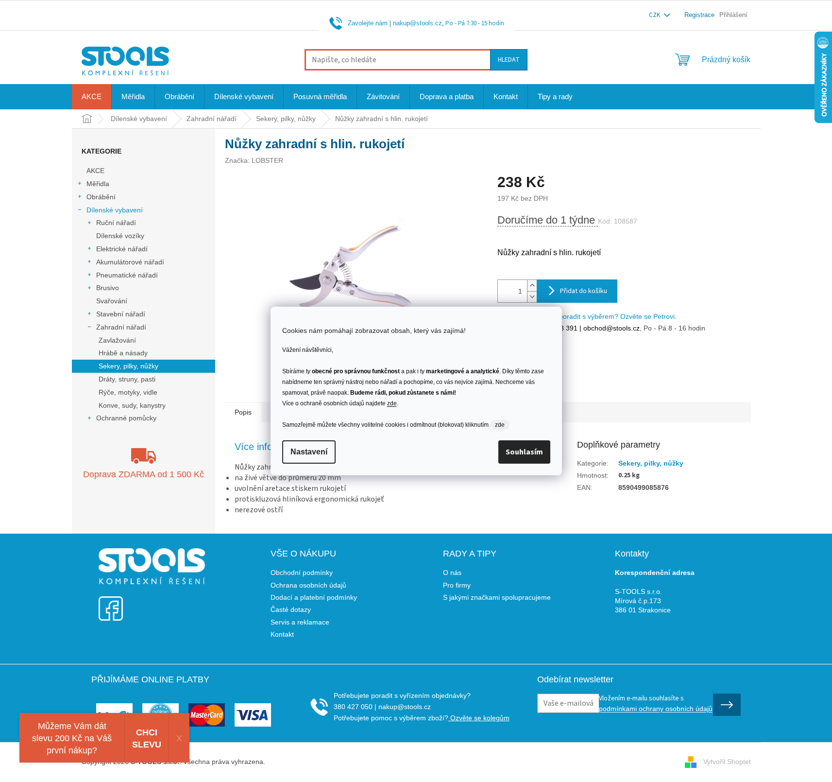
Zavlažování (117, 340)
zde (392, 403)
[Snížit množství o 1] (532, 296)
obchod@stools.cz (610, 328)
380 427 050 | (355, 707)
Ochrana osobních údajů (308, 585)
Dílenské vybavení (114, 210)
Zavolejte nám (368, 23)
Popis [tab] (243, 412)
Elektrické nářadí (122, 249)
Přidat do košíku (583, 291)
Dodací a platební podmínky (314, 597)
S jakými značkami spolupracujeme (497, 597)
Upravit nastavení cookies (306, 761)
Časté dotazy (291, 609)
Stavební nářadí (120, 314)
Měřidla (97, 184)
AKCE (95, 170)
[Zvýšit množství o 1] (532, 285)
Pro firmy (457, 585)
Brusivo (107, 288)
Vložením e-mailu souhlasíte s (656, 703)
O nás (452, 572)
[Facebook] (111, 602)
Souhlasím (524, 452)
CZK (655, 15)
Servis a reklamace (300, 622)
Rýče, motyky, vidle (128, 392)
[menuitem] (91, 96)
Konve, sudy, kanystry (132, 405)
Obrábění (101, 197)
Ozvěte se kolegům (478, 718)
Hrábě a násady (123, 353)
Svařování (111, 301)
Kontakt (282, 634)
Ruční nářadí (116, 222)
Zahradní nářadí (121, 327)
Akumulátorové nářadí (130, 262)
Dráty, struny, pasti (127, 379)
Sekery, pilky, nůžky (128, 366)
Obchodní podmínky (302, 572)
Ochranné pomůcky (126, 418)
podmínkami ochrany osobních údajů (656, 708)
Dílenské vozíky (120, 236)
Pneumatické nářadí (127, 275)
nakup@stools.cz (417, 23)
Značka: (254, 160)
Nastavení (308, 452)
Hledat (509, 60)
